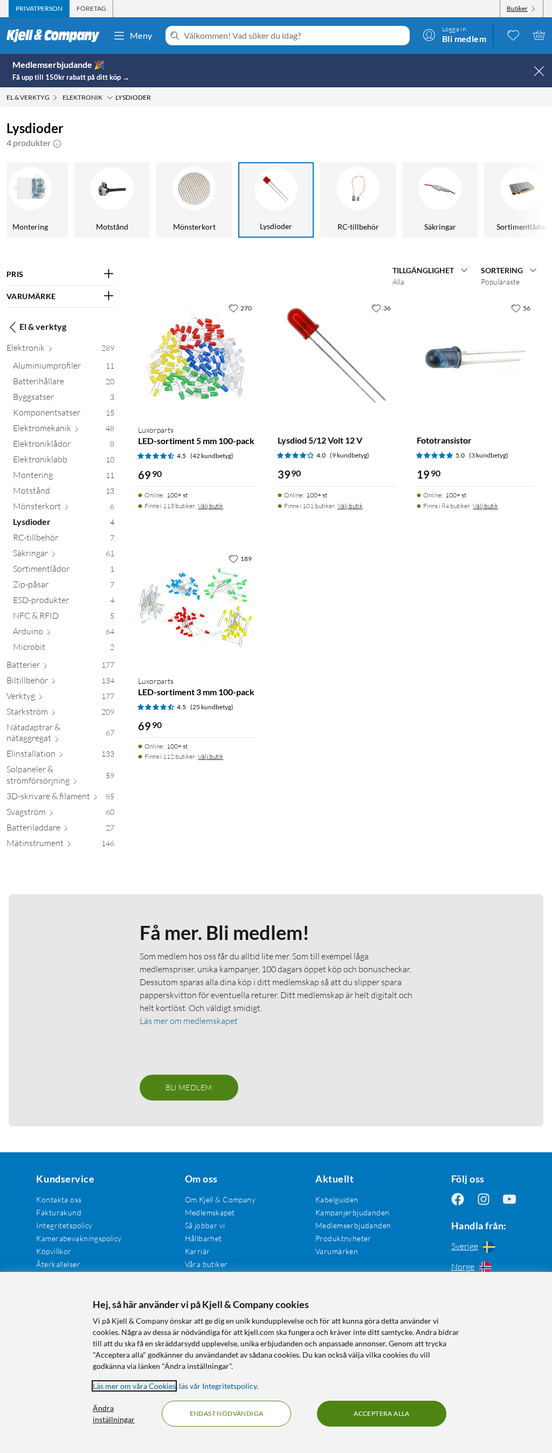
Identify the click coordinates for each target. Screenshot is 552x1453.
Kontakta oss (58, 1199)
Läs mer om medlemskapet (189, 1020)
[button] (57, 142)
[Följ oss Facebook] (457, 1199)
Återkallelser (58, 1264)
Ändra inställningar (114, 1413)
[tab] (39, 8)
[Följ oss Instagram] (483, 1199)
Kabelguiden (336, 1199)
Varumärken (336, 1251)
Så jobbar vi (205, 1225)
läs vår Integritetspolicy (218, 1385)
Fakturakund (58, 1212)
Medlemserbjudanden (353, 1225)
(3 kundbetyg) (488, 455)
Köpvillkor (53, 1251)
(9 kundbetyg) (349, 455)
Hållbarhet (203, 1238)
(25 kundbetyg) (211, 707)
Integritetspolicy (64, 1225)
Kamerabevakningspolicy (78, 1238)
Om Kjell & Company (220, 1199)
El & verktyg (42, 326)
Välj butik (210, 506)
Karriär (197, 1251)
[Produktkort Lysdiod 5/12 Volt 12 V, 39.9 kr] (336, 357)
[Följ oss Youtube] (509, 1199)
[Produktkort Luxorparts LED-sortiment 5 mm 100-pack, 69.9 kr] (197, 357)
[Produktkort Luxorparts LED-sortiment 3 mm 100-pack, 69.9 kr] (197, 607)
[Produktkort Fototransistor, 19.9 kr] (475, 357)
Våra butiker (206, 1264)
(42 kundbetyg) (211, 456)
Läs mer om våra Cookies (134, 1385)
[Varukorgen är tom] (539, 35)
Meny (141, 35)
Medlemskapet (210, 1212)
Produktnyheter (343, 1238)
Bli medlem (188, 1087)
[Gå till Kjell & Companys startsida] (56, 35)
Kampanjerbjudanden (352, 1212)
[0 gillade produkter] (513, 35)
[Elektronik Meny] (110, 97)
